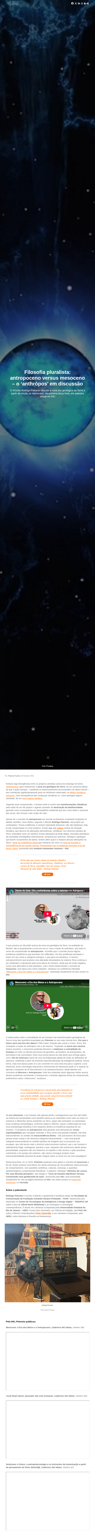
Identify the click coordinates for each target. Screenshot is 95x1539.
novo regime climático (32, 798)
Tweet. (48, 874)
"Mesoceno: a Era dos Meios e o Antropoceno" (27, 972)
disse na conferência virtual (25, 843)
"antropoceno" (12, 787)
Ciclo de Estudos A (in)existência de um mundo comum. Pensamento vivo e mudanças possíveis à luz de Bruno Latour (45, 846)
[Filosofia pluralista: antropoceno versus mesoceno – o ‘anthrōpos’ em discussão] (88, 3)
